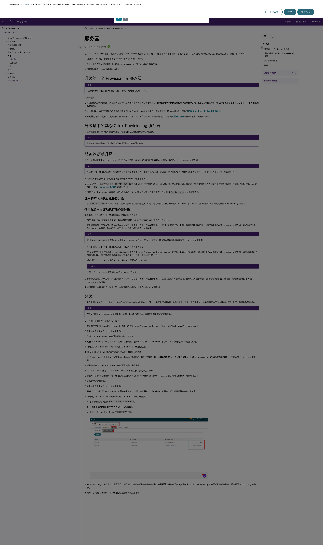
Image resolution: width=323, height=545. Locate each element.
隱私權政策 (26, 5)
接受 (290, 12)
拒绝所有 (305, 12)
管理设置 (274, 12)
